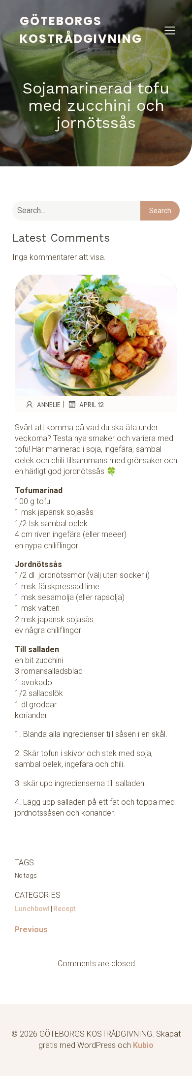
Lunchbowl (32, 909)
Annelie (49, 404)
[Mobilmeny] (169, 30)
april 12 (91, 404)
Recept (64, 909)
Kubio (143, 1045)
